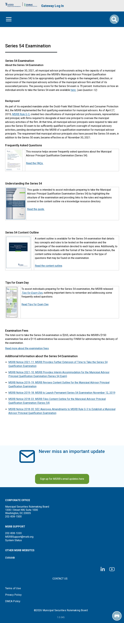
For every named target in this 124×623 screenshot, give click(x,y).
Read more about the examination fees (27, 348)
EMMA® (10, 557)
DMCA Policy (13, 601)
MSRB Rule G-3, (21, 114)
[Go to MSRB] (13, 4)
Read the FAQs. (34, 163)
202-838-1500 (13, 516)
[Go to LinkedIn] (103, 569)
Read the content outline (48, 265)
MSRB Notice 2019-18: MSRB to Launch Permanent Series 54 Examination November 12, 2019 (61, 392)
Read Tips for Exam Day (34, 304)
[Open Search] (114, 19)
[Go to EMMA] (31, 4)
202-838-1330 (13, 533)
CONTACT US (59, 578)
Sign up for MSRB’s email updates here (62, 478)
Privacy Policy (13, 595)
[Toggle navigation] (8, 19)
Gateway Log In (52, 6)
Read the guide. (36, 209)
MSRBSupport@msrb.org (19, 536)
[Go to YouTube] (112, 569)
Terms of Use (13, 588)
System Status (13, 540)
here (73, 90)
